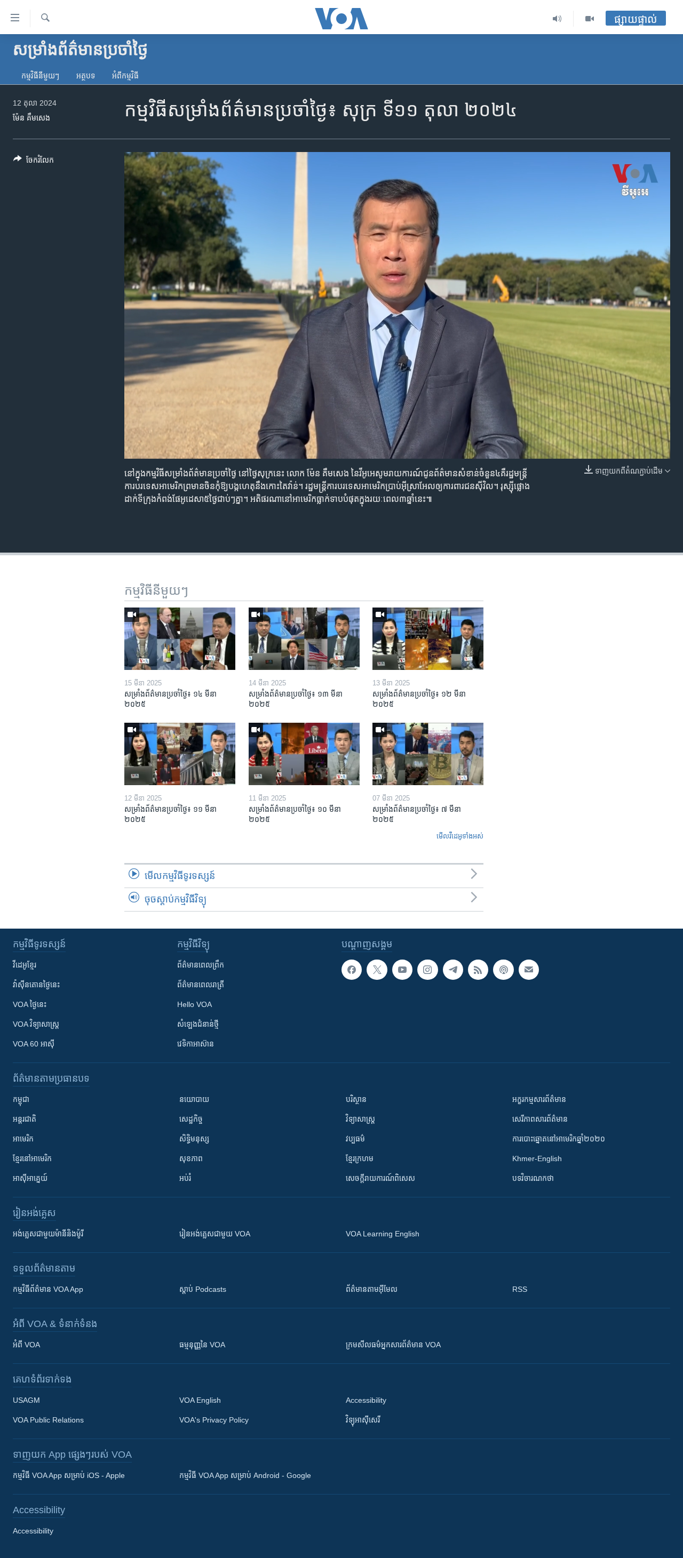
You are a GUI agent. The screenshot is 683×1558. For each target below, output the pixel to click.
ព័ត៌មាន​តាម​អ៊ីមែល (372, 1289)
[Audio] (557, 19)
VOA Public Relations (48, 1420)
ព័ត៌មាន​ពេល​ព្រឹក (200, 965)
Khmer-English (537, 1158)
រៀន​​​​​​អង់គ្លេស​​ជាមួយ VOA (214, 1233)
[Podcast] (503, 970)
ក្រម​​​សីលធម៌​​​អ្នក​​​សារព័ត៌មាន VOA (393, 1344)
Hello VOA (194, 1004)
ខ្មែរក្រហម (360, 1158)
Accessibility (366, 1400)
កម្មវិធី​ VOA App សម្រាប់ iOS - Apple (69, 1475)
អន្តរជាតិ (24, 1119)
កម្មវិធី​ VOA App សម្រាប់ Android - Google (245, 1475)
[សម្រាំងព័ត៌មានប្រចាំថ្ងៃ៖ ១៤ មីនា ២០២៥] (179, 639)
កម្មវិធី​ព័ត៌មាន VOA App (48, 1289)
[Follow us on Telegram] (453, 970)
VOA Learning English (382, 1233)
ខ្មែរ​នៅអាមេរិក (32, 1158)
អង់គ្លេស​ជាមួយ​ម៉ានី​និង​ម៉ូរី (48, 1233)
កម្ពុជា (21, 1099)
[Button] (33, 162)
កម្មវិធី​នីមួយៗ (40, 75)
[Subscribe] (529, 970)
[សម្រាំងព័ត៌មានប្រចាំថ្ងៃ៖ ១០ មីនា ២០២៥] (304, 754)
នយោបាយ (194, 1099)
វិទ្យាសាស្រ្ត (360, 1119)
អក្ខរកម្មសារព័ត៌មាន (539, 1099)
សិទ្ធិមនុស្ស (194, 1138)
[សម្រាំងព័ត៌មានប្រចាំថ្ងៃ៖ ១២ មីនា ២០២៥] (427, 639)
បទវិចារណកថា (533, 1178)
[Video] (590, 19)
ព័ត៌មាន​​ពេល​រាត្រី (200, 984)
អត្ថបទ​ (85, 75)
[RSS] (478, 970)
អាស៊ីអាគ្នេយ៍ (30, 1178)
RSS (519, 1289)
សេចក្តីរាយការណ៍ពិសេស (380, 1178)
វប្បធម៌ (355, 1138)
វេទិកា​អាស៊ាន (195, 1044)
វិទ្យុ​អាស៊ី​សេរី (363, 1420)
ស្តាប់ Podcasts (202, 1289)
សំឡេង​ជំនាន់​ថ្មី (198, 1024)
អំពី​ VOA (26, 1344)
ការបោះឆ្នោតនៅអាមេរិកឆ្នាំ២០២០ (558, 1138)
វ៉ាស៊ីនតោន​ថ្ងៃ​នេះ (36, 984)
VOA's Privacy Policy (214, 1420)
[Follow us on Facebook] (352, 970)
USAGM (26, 1400)
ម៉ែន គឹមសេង (31, 118)
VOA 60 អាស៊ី (33, 1044)
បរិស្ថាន (356, 1099)
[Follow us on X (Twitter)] (377, 970)
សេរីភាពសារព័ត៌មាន (540, 1119)
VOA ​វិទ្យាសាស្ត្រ (36, 1024)
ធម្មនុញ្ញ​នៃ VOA (202, 1344)
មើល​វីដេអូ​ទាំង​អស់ (459, 836)
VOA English (200, 1400)
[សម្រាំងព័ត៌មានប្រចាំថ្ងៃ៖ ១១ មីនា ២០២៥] (179, 754)
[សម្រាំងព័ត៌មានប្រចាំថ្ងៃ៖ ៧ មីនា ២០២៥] (427, 754)
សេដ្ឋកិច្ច (191, 1119)
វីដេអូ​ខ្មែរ (24, 965)
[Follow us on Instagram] (427, 970)
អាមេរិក (23, 1138)
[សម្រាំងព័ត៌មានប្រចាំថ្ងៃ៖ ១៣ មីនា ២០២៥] (304, 639)
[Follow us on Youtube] (402, 970)
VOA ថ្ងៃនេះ (29, 1004)
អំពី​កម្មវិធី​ (125, 75)
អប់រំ (185, 1178)
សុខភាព (191, 1158)
